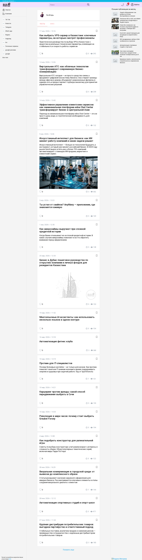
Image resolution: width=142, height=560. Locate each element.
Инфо (52, 24)
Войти (136, 5)
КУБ (10, 559)
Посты (42, 24)
